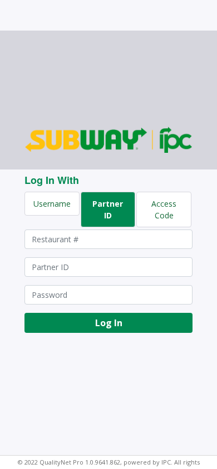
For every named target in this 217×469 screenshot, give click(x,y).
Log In (108, 323)
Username (52, 203)
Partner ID (107, 209)
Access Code (163, 209)
